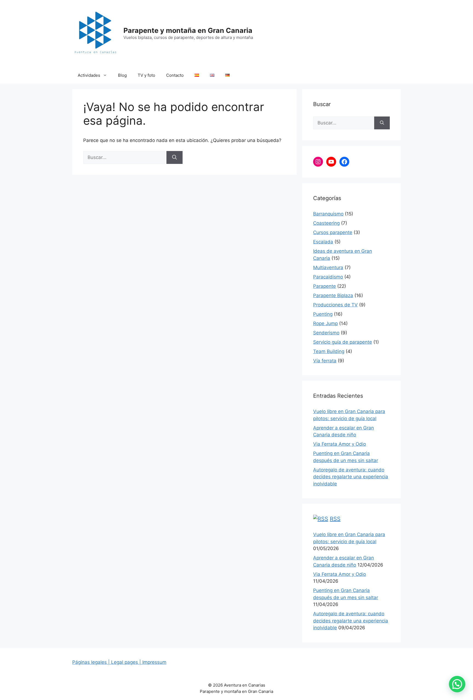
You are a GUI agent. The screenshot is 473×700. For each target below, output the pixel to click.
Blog (122, 75)
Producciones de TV (335, 305)
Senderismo (326, 332)
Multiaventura (328, 267)
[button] (457, 684)
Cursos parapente (332, 232)
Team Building (328, 351)
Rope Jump (325, 323)
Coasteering (326, 223)
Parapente (324, 286)
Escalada (323, 241)
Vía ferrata (324, 360)
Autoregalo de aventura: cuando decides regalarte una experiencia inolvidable (350, 476)
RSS (335, 519)
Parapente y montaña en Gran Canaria (187, 30)
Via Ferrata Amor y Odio (339, 444)
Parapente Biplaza (333, 295)
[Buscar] (174, 157)
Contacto (175, 75)
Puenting (323, 314)
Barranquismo (328, 214)
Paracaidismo (328, 277)
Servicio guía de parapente (342, 342)
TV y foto (146, 75)
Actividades (89, 75)
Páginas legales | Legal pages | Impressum (119, 662)
